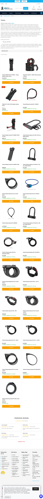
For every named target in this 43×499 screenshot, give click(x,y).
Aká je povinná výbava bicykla (25, 470)
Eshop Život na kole (15, 476)
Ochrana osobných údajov (5, 467)
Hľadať (26, 8)
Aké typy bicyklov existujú (26, 473)
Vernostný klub (15, 466)
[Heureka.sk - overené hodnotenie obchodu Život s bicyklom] (3, 473)
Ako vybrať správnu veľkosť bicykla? (26, 455)
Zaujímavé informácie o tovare (26, 475)
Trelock (12, 23)
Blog (6, 3)
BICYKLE (24, 1)
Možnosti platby (15, 458)
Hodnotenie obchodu (21, 418)
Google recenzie (4, 468)
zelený (13, 218)
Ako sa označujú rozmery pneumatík (26, 465)
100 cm (11, 247)
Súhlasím (36, 488)
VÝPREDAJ (17, 1)
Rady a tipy (24, 452)
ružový (9, 218)
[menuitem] (4, 13)
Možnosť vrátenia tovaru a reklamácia (15, 460)
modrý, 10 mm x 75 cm (32, 189)
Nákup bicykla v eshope (25, 458)
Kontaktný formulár (35, 480)
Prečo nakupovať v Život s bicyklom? (15, 468)
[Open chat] (41, 496)
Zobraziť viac (21, 441)
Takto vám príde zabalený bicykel (25, 460)
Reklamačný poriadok (5, 464)
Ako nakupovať (4, 456)
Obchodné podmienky (4, 458)
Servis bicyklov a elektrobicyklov (15, 471)
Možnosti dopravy (15, 456)
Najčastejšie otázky (15, 462)
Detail (32, 111)
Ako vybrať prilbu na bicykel (26, 468)
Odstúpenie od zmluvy (4, 461)
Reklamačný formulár (5, 463)
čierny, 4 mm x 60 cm (31, 99)
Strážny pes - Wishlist (14, 464)
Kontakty (2, 3)
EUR (39, 3)
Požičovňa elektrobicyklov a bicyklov (15, 474)
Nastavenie (7, 497)
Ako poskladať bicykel (25, 463)
